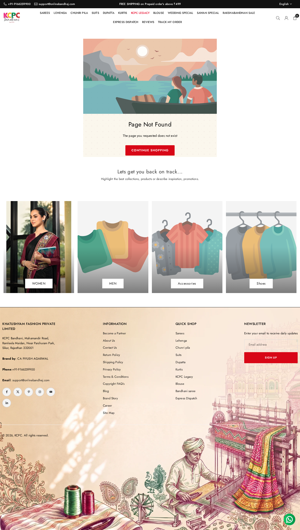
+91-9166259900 (19, 4)
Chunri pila (79, 13)
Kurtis (122, 13)
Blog (106, 391)
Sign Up (271, 357)
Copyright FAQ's (113, 383)
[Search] (278, 18)
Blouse (158, 13)
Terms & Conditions (115, 376)
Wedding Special (180, 13)
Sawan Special (208, 13)
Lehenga (60, 13)
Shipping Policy (113, 362)
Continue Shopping (150, 150)
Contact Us (110, 347)
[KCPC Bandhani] (11, 17)
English (284, 4)
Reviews (148, 22)
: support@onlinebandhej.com (30, 380)
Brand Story (110, 398)
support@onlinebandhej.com (57, 4)
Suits (95, 13)
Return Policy (111, 355)
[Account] (286, 18)
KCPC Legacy (140, 13)
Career (107, 405)
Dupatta (108, 13)
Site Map (108, 413)
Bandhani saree (185, 391)
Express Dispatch (125, 22)
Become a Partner (114, 333)
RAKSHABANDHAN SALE (239, 13)
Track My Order (170, 22)
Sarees (45, 13)
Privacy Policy (112, 369)
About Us (109, 340)
